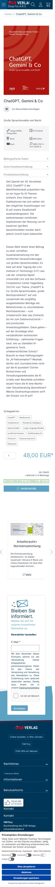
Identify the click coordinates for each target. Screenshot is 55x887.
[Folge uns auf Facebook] (26, 806)
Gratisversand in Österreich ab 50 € (26, 481)
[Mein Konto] (40, 4)
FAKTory (26, 747)
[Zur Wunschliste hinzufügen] (7, 109)
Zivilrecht (11, 438)
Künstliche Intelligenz (32, 423)
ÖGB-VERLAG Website (26, 754)
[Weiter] (51, 552)
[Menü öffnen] (3, 4)
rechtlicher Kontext (15, 433)
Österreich (11, 444)
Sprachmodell (13, 428)
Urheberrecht (13, 423)
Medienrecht (24, 417)
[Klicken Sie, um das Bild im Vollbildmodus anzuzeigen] (26, 60)
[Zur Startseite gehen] (18, 4)
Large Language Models (33, 428)
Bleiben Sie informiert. (23, 613)
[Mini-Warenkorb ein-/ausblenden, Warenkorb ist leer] (48, 4)
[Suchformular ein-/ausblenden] (33, 4)
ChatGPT (11, 417)
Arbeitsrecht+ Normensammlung (27, 544)
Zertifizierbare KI (35, 433)
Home (8, 14)
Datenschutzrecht (27, 438)
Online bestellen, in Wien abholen (26, 740)
